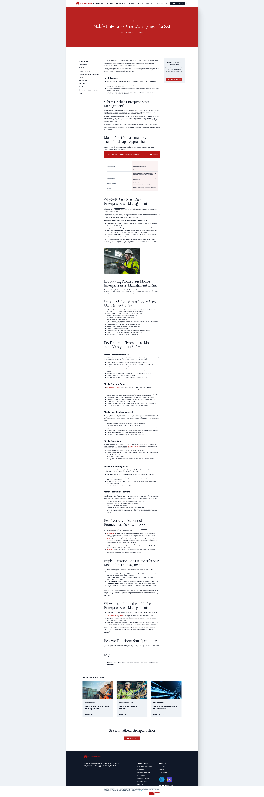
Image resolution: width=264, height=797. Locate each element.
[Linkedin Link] (160, 786)
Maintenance (141, 775)
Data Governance (142, 781)
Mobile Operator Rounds (113, 387)
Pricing (140, 3)
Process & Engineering (143, 772)
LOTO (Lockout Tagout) (134, 446)
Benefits (81, 77)
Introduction (83, 65)
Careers (161, 769)
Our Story (162, 766)
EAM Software (138, 32)
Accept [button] (151, 793)
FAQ (80, 93)
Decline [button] (157, 793)
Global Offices (163, 772)
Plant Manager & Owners (144, 766)
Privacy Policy (139, 790)
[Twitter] (129, 21)
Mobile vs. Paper (84, 71)
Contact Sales (177, 3)
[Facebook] (131, 21)
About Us (162, 763)
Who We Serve (142, 763)
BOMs (117, 368)
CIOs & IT (140, 784)
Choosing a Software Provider (88, 90)
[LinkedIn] (134, 21)
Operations (140, 769)
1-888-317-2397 (169, 786)
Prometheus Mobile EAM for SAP (89, 74)
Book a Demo (173, 79)
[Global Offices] (166, 3)
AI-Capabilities (98, 3)
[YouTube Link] (163, 786)
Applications (83, 84)
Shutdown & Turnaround (144, 778)
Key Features (83, 80)
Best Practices (83, 87)
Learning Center (126, 32)
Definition (82, 68)
